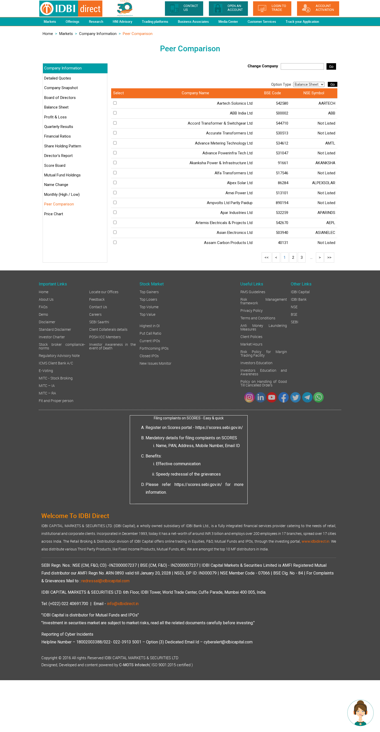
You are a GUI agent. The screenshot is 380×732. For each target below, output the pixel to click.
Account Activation (325, 8)
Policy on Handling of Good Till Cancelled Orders (263, 383)
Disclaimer (47, 321)
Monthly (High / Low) (62, 194)
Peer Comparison (59, 204)
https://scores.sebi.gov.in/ (219, 427)
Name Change (56, 184)
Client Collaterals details (108, 329)
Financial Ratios (57, 136)
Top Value (147, 314)
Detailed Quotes (57, 78)
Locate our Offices (103, 291)
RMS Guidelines (252, 291)
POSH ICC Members (105, 336)
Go (331, 66)
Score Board (54, 165)
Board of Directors (60, 97)
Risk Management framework (263, 301)
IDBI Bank (299, 299)
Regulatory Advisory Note (59, 355)
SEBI (294, 321)
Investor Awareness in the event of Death (112, 346)
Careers (95, 314)
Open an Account (235, 8)
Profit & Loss (55, 117)
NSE (294, 306)
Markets (66, 33)
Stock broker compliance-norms (62, 346)
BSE (294, 314)
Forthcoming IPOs (154, 348)
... (311, 257)
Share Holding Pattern (62, 146)
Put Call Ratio (150, 333)
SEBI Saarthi (99, 321)
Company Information (98, 33)
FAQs (43, 306)
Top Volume (149, 306)
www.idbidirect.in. (316, 541)
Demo (43, 314)
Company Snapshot (61, 87)
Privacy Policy (251, 310)
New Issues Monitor (155, 363)
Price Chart (53, 214)
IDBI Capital (300, 291)
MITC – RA (47, 393)
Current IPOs (150, 340)
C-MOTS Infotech (134, 665)
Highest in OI (150, 325)
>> (329, 257)
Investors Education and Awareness (263, 372)
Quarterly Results (58, 126)
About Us (46, 299)
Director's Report (58, 155)
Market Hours (251, 344)
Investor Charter (52, 336)
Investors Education (256, 362)
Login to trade (279, 8)
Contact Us (98, 306)
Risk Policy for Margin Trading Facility (263, 353)
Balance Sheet (56, 107)
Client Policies (251, 336)
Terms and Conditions (257, 317)
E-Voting (46, 370)
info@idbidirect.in (123, 603)
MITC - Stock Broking (56, 378)
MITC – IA (47, 385)
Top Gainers (149, 291)
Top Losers (148, 299)
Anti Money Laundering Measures (263, 327)
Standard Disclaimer (55, 329)
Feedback (97, 299)
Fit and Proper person (56, 400)
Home (48, 33)
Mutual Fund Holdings (62, 175)
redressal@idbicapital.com (105, 580)
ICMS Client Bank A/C (56, 363)
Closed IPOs (149, 355)
